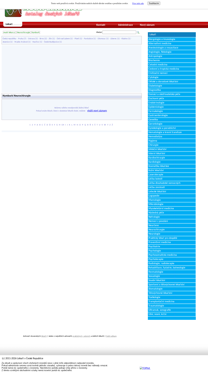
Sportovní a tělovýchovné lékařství (166, 284)
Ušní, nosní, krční (157, 314)
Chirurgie (153, 145)
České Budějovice (51, 42)
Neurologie (154, 234)
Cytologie (153, 77)
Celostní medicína (158, 64)
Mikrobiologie (156, 204)
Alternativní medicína (160, 43)
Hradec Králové (21, 42)
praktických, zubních (81, 336)
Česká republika (9, 39)
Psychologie (155, 251)
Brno (42, 39)
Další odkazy (111, 336)
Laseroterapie (156, 174)
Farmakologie (156, 111)
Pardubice (88, 39)
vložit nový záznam (97, 110)
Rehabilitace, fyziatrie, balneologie (167, 267)
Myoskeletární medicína (161, 208)
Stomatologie (155, 289)
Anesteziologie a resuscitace (163, 48)
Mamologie (155, 200)
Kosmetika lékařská (159, 166)
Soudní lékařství (157, 280)
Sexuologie (154, 276)
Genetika (153, 119)
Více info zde (138, 3)
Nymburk (35, 32)
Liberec (113, 39)
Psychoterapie (156, 259)
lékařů (44, 336)
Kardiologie (155, 162)
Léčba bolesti (155, 179)
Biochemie (154, 60)
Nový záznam (147, 25)
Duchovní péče (156, 98)
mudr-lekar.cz (9, 32)
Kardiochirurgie (157, 157)
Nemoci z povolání (158, 221)
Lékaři (153, 34)
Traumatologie (156, 306)
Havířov (35, 42)
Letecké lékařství (157, 191)
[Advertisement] (71, 69)
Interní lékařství (157, 153)
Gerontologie (155, 124)
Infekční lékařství (157, 149)
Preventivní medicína (160, 242)
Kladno (125, 39)
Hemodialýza (155, 136)
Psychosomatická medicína (163, 255)
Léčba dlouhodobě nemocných (164, 183)
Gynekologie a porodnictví (162, 128)
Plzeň (77, 39)
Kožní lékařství (156, 170)
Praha (20, 39)
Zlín (50, 39)
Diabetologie (155, 86)
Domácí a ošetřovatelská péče (164, 94)
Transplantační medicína (161, 301)
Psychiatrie (154, 246)
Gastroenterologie (158, 115)
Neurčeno (154, 225)
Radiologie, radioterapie (161, 263)
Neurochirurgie (23, 32)
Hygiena (153, 141)
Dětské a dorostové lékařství (163, 81)
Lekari (9, 24)
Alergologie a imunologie (162, 39)
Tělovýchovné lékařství (160, 293)
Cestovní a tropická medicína (164, 69)
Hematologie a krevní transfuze (165, 132)
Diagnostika (155, 90)
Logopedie (154, 196)
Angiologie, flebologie (160, 52)
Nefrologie (154, 217)
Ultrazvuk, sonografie (160, 310)
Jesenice (6, 42)
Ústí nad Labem (63, 39)
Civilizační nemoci (158, 73)
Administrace (125, 25)
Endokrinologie (156, 103)
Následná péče (156, 212)
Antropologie (155, 56)
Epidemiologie (156, 107)
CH (63, 125)
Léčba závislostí (157, 187)
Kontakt (100, 25)
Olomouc (102, 39)
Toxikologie (154, 297)
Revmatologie (156, 272)
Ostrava (31, 39)
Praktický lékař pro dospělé (163, 238)
